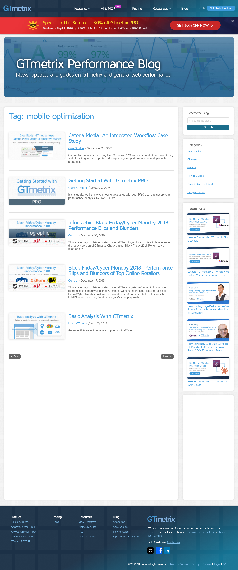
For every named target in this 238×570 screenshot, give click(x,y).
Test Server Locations (22, 536)
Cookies (206, 564)
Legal (217, 564)
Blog (184, 8)
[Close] (232, 20)
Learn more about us (201, 532)
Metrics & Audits (87, 526)
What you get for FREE (23, 526)
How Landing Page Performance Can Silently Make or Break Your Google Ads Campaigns (208, 309)
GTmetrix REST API (20, 541)
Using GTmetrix (77, 187)
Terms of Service (179, 564)
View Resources (87, 521)
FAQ (81, 531)
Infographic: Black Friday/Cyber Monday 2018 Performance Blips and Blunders (118, 225)
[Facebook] (159, 550)
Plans (56, 521)
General (73, 235)
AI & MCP (108, 8)
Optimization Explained (200, 184)
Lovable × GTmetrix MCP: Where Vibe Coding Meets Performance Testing (208, 273)
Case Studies (76, 148)
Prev (16, 356)
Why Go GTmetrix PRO (23, 531)
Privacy (195, 564)
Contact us (173, 542)
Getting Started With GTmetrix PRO (108, 180)
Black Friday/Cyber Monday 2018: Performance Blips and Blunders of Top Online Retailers (120, 270)
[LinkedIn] (167, 550)
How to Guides (195, 175)
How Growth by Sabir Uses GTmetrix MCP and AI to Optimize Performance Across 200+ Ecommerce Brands (208, 347)
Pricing (137, 8)
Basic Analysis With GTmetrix (100, 316)
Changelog (119, 521)
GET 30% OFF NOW (192, 25)
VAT (225, 564)
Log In (201, 8)
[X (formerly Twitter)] (150, 550)
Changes (192, 159)
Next (166, 356)
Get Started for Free (221, 8)
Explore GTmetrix (19, 521)
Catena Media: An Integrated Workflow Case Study (118, 138)
